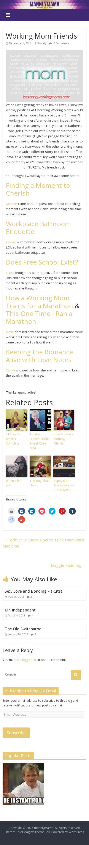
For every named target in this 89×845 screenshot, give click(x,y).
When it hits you (14, 483)
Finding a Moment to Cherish (38, 189)
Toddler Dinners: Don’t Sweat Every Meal (39, 441)
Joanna (11, 242)
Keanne (11, 203)
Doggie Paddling (68, 565)
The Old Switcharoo (23, 628)
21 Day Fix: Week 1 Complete (13, 438)
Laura (10, 272)
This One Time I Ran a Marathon (39, 317)
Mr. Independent (20, 610)
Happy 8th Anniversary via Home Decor (63, 485)
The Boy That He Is (39, 483)
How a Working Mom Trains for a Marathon (39, 301)
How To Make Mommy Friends (63, 438)
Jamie (10, 332)
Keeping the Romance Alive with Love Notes (39, 355)
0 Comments (61, 43)
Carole (10, 370)
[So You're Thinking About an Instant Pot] (23, 786)
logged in (29, 659)
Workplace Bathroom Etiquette (38, 227)
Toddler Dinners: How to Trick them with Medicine (43, 543)
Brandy (41, 43)
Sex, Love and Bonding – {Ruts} (33, 591)
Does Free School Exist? (42, 262)
